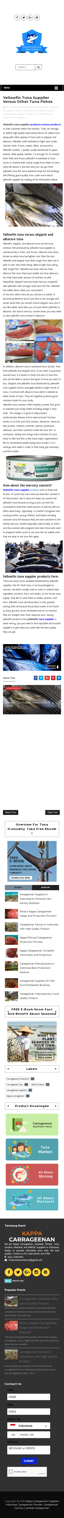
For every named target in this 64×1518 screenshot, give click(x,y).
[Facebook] (9, 1272)
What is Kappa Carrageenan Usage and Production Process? (38, 1327)
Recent (18, 887)
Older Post (52, 812)
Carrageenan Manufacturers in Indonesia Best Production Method (37, 968)
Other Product (19, 107)
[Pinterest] (46, 1272)
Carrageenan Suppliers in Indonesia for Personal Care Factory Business (35, 899)
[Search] (38, 66)
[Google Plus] (27, 1272)
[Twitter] (18, 1272)
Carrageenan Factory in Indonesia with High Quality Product (38, 1356)
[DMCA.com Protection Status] (14, 1280)
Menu (7, 88)
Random (45, 887)
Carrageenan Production (18, 1078)
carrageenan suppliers (17, 1090)
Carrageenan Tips (15, 1084)
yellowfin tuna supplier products (39, 110)
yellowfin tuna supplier (37, 107)
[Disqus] (32, 760)
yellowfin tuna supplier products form (21, 114)
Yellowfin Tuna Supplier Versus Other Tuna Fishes (29, 704)
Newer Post (10, 812)
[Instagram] (36, 1272)
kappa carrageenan (15, 1096)
